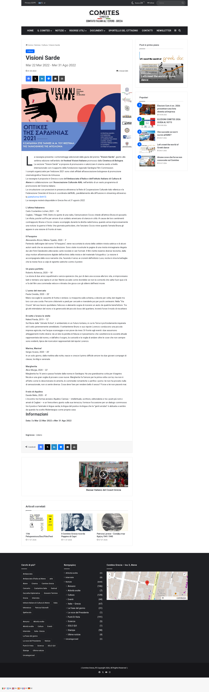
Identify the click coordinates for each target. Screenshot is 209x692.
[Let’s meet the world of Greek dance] (147, 148)
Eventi (49, 626)
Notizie (37, 45)
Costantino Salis (40, 588)
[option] (161, 67)
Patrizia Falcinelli (41, 608)
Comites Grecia (48, 584)
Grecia (25, 598)
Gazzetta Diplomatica (31, 593)
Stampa (26, 651)
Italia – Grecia (74, 604)
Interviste (26, 631)
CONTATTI (147, 30)
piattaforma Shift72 (37, 197)
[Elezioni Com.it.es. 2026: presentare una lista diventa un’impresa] (147, 109)
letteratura (27, 608)
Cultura (44, 45)
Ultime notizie (38, 651)
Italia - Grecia (39, 631)
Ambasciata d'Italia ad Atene (34, 579)
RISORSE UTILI (76, 30)
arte (51, 579)
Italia (55, 603)
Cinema (35, 584)
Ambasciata (27, 574)
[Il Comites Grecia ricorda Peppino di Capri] (77, 522)
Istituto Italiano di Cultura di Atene (36, 603)
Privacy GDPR (30, 3)
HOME (30, 30)
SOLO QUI (51, 646)
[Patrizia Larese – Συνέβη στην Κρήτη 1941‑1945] (112, 522)
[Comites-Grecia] (104, 16)
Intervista (35, 598)
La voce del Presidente (32, 641)
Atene (25, 584)
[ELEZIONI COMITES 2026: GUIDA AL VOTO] (147, 123)
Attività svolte (38, 622)
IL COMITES (44, 30)
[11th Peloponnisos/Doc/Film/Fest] (41, 522)
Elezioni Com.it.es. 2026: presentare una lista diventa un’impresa (168, 109)
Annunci (26, 622)
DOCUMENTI (96, 30)
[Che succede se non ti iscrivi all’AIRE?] (147, 136)
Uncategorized (29, 655)
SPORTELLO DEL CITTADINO (123, 30)
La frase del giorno (30, 636)
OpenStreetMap (170, 598)
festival (54, 588)
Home (30, 45)
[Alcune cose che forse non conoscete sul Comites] (147, 161)
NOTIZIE (59, 30)
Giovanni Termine (51, 593)
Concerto (26, 588)
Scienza (40, 646)
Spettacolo (27, 613)
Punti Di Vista (28, 646)
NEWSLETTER (164, 30)
